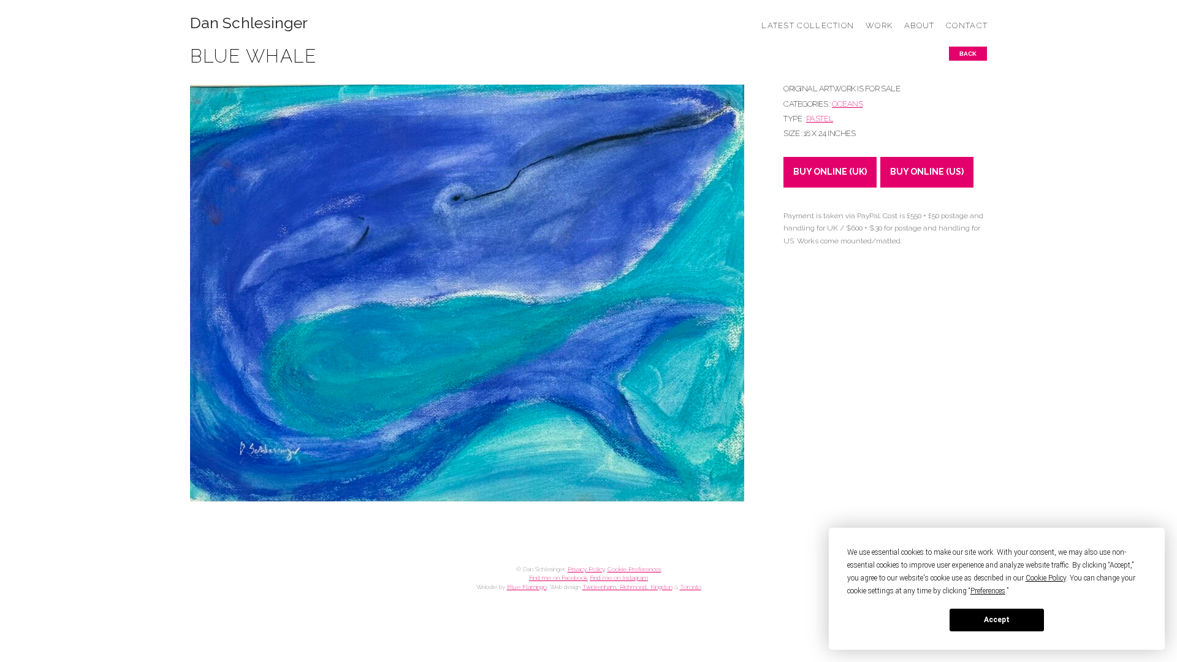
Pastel (819, 118)
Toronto (690, 587)
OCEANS (847, 103)
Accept (997, 619)
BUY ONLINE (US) (927, 172)
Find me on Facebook (558, 577)
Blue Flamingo (527, 587)
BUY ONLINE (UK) (830, 172)
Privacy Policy (586, 569)
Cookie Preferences (634, 569)
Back (968, 53)
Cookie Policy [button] (1046, 578)
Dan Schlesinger (249, 23)
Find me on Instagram (619, 577)
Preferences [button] (987, 591)
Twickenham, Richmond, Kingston (627, 587)
